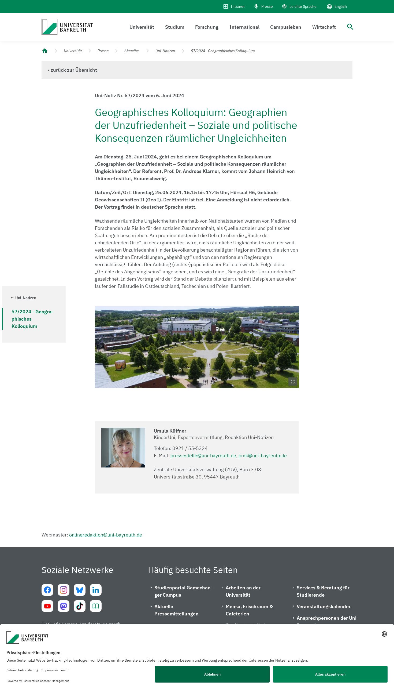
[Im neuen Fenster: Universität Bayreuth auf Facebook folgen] (47, 590)
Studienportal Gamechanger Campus (183, 591)
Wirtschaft (324, 27)
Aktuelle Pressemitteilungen (176, 610)
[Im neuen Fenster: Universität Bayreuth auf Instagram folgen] (63, 590)
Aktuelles (132, 50)
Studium (174, 27)
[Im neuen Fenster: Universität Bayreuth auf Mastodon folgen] (63, 606)
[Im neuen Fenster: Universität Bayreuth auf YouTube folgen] (47, 606)
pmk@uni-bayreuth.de (263, 455)
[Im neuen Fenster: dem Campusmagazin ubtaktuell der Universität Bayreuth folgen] (96, 606)
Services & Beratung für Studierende (323, 591)
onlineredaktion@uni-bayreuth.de (105, 535)
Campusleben (285, 27)
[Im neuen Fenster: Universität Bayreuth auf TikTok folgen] (80, 606)
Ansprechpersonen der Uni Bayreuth (326, 621)
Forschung (206, 27)
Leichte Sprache (303, 6)
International (244, 27)
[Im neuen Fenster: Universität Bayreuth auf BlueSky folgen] (80, 590)
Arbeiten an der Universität (243, 591)
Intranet (238, 6)
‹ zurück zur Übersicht (72, 70)
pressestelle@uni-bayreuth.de (203, 455)
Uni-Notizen (165, 50)
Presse (267, 6)
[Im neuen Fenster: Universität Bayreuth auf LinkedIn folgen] (96, 590)
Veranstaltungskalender (324, 606)
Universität (141, 27)
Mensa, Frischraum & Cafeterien (249, 610)
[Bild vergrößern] (197, 347)
